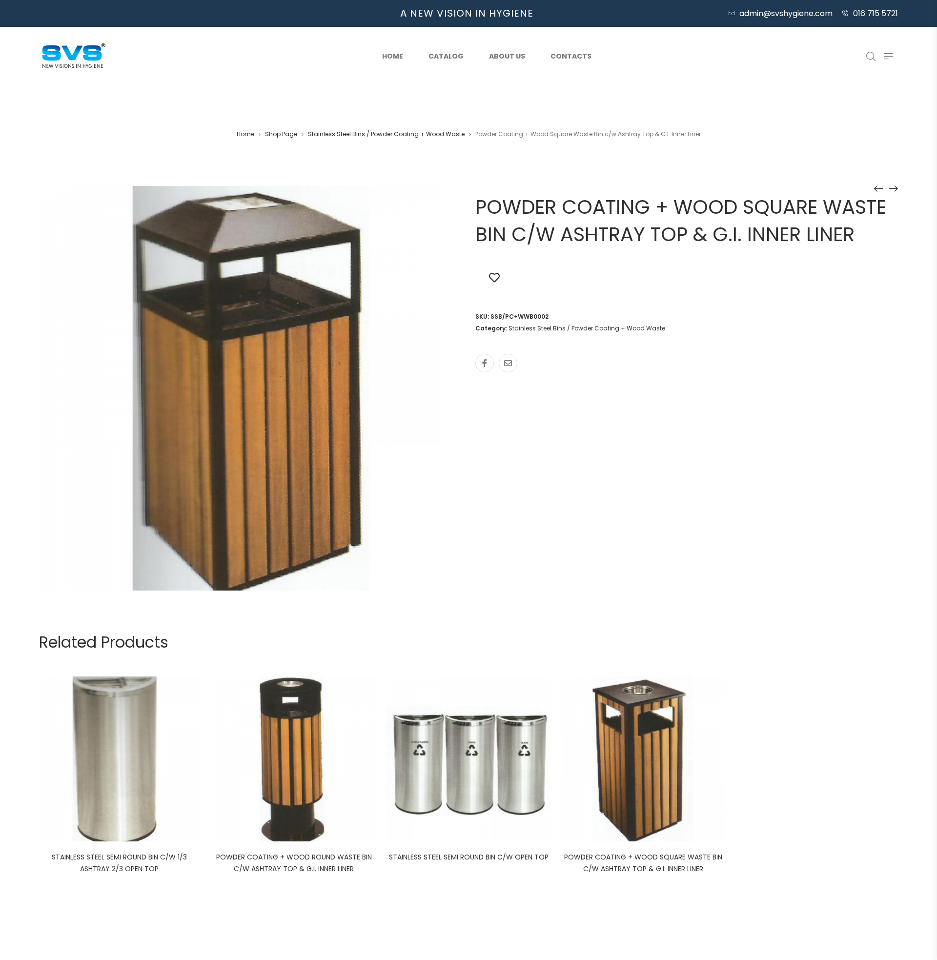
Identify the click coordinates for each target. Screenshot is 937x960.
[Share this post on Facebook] (484, 363)
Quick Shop (130, 760)
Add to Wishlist (494, 277)
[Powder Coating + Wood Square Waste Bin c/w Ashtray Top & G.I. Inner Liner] (878, 188)
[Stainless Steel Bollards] (893, 188)
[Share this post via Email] (508, 363)
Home (392, 56)
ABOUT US (507, 56)
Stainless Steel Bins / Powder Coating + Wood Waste (386, 134)
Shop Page (281, 134)
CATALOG (446, 56)
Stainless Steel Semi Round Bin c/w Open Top (469, 857)
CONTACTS (570, 56)
